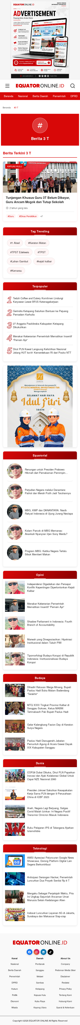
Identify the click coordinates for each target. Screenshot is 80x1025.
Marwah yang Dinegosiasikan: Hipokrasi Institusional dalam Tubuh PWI (49, 641)
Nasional (23, 96)
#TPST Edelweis (19, 252)
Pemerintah (59, 96)
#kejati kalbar (44, 261)
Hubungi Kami (65, 1001)
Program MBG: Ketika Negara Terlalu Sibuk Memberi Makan (46, 552)
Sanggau (40, 970)
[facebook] (29, 952)
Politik (14, 995)
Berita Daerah (40, 96)
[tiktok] (50, 952)
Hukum (14, 988)
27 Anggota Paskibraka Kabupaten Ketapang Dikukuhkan (38, 325)
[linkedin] (43, 952)
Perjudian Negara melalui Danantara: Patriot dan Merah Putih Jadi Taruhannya (48, 491)
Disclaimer (65, 976)
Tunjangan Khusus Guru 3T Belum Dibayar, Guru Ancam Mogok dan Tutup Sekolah (38, 200)
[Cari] (73, 86)
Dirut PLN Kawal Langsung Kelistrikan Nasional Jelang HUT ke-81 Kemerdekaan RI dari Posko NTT (42, 350)
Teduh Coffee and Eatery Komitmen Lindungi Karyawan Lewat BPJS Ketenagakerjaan (38, 299)
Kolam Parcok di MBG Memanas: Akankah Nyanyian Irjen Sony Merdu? (46, 532)
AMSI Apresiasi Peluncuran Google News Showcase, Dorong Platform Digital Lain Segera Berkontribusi (50, 861)
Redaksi (65, 982)
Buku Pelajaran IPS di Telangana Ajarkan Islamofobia (50, 829)
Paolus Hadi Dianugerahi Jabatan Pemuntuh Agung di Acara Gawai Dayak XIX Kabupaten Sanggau (49, 744)
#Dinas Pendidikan (28, 216)
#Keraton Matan (37, 243)
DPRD (73, 96)
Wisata (14, 1007)
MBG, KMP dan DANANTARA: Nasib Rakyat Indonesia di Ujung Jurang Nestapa (49, 512)
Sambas (40, 982)
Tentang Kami (65, 995)
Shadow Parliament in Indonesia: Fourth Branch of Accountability (49, 623)
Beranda (8, 96)
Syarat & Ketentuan (65, 1007)
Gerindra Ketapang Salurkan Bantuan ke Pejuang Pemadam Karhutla (40, 312)
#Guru (11, 216)
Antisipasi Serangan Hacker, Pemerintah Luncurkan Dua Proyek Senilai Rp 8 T (50, 878)
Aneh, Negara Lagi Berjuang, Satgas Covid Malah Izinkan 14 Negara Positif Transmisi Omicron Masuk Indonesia (48, 811)
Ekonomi (15, 1001)
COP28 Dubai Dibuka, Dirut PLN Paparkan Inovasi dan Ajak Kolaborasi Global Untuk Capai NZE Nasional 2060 (51, 776)
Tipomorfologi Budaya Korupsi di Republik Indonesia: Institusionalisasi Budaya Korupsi (50, 659)
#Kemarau (16, 270)
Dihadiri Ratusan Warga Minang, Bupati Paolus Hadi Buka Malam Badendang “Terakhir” (49, 690)
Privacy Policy (65, 988)
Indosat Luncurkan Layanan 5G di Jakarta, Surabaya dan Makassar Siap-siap (51, 914)
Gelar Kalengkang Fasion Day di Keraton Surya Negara (50, 726)
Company (65, 963)
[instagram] (36, 952)
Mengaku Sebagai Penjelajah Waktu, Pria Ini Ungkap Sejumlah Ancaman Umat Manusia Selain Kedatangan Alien (50, 897)
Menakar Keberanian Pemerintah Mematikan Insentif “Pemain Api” (42, 338)
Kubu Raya (40, 1001)
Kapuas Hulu (40, 995)
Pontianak (39, 963)
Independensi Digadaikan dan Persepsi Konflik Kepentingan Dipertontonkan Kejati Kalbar (51, 587)
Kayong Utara (40, 1007)
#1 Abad (15, 243)
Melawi (40, 976)
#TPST (42, 252)
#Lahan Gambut (19, 261)
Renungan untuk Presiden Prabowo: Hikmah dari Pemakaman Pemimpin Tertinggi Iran (45, 471)
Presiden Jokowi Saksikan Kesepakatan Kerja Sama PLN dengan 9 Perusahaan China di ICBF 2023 (49, 794)
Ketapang (40, 988)
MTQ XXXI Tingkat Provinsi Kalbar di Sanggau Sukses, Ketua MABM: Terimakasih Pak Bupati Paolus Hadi (48, 708)
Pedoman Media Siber (65, 970)
